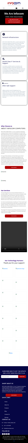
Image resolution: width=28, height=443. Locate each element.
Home (6, 401)
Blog (6, 411)
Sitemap (6, 417)
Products (7, 408)
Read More (14, 167)
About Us (7, 405)
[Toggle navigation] (4, 8)
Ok (14, 441)
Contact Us (7, 414)
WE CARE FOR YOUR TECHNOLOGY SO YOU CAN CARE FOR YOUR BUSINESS (14, 21)
